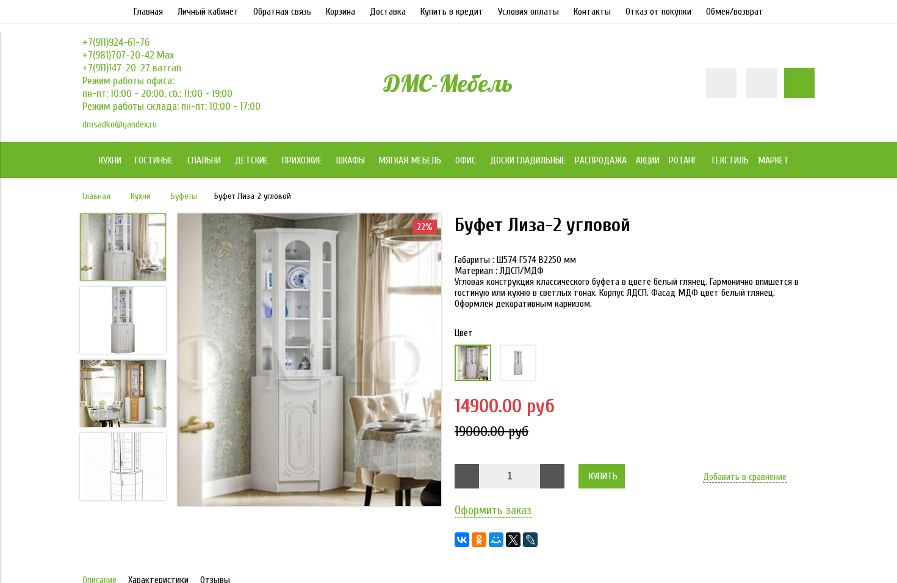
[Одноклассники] (479, 539)
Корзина (340, 11)
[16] (473, 363)
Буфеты (184, 196)
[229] (518, 363)
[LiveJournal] (530, 539)
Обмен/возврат (734, 11)
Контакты (592, 11)
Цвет (464, 332)
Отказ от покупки (658, 11)
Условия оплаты (528, 11)
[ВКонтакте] (462, 539)
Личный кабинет (208, 11)
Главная (148, 11)
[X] (513, 539)
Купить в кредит (451, 11)
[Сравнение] (761, 83)
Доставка (388, 11)
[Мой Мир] (496, 539)
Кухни (141, 196)
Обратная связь (282, 11)
